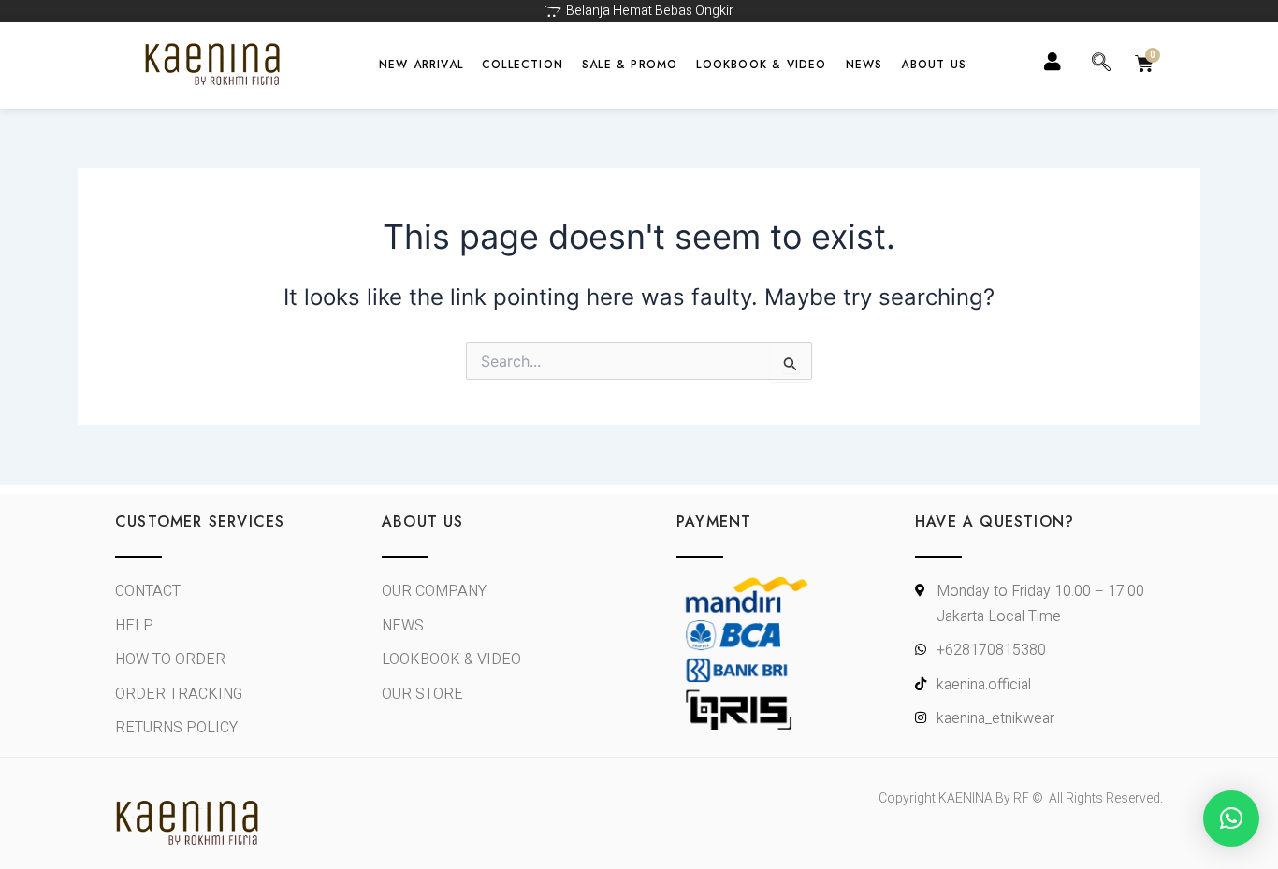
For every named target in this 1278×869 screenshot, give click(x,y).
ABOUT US (933, 64)
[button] (1231, 818)
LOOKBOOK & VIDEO (761, 64)
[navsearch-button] (1101, 64)
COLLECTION (522, 64)
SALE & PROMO (629, 64)
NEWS (864, 64)
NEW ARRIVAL (421, 64)
